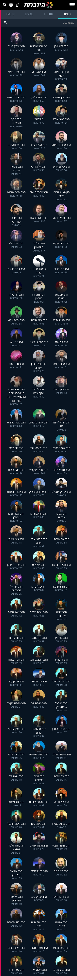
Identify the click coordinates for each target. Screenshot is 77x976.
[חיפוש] (5, 22)
